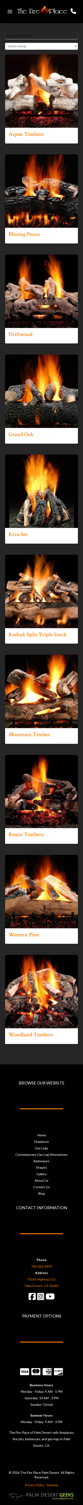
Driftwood (21, 334)
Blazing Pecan (24, 234)
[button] (10, 11)
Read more (41, 120)
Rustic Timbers (26, 834)
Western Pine (24, 934)
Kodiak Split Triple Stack (38, 634)
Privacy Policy (34, 1485)
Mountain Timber (29, 734)
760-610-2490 (41, 1266)
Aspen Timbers (26, 134)
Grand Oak (21, 434)
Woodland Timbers (31, 1034)
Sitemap (52, 1485)
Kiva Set (18, 534)
